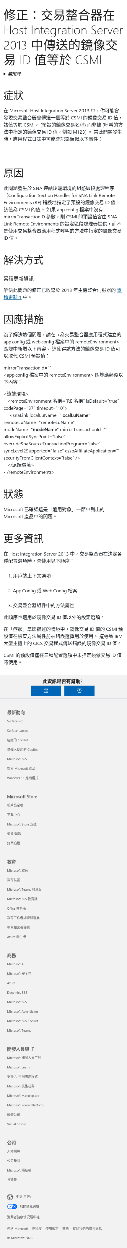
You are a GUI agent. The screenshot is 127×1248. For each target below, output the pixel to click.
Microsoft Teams (19, 1030)
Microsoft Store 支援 (22, 824)
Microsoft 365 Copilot (22, 1021)
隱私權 (37, 1228)
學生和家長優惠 (18, 927)
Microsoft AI (16, 964)
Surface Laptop (17, 730)
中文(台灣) (23, 1196)
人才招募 (13, 1151)
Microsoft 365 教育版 (22, 899)
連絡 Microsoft (17, 1228)
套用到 (14, 73)
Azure (11, 983)
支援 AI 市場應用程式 (22, 1076)
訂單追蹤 (13, 843)
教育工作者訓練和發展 (23, 918)
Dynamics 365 (17, 992)
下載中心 (13, 814)
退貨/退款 (14, 833)
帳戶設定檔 (15, 805)
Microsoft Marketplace (23, 1095)
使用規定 (51, 1228)
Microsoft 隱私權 (19, 1170)
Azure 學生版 (16, 937)
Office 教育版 (16, 908)
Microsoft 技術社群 (21, 1086)
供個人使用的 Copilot (22, 749)
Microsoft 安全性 (19, 973)
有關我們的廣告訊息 (87, 1228)
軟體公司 (13, 1114)
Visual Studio (16, 1124)
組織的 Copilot (17, 740)
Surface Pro (15, 721)
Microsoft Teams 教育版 (24, 889)
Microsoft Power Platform (25, 1105)
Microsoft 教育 (17, 870)
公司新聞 (13, 1161)
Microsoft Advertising (22, 1011)
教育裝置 (13, 880)
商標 (65, 1228)
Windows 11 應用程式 (22, 778)
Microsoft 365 (17, 759)
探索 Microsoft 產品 (21, 768)
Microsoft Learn (18, 1067)
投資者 (12, 1179)
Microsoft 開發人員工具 (24, 1057)
